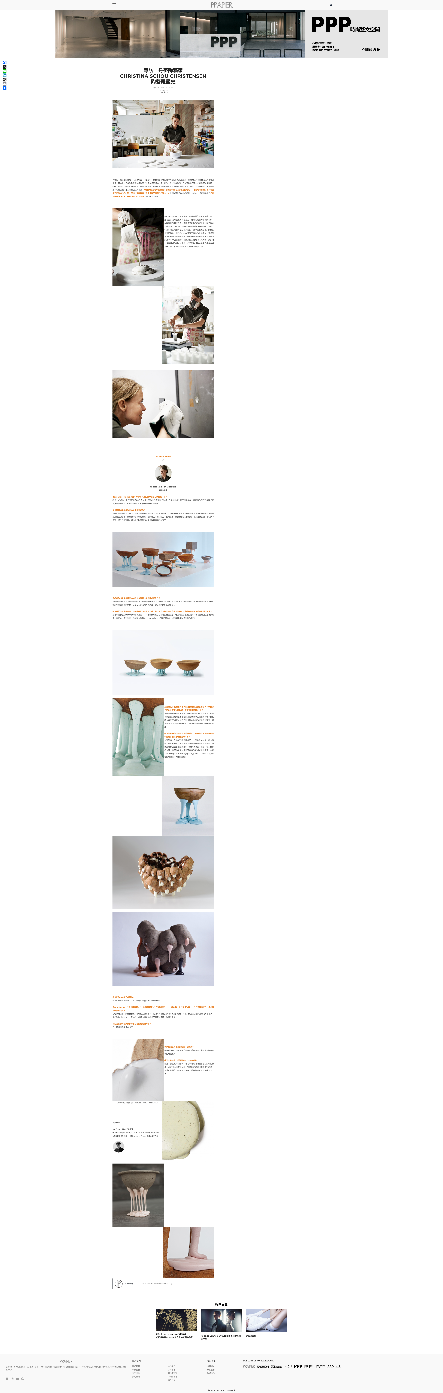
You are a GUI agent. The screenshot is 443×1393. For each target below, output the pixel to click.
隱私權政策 (172, 1373)
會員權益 (211, 1366)
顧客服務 (211, 1370)
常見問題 (136, 1373)
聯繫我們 (136, 1370)
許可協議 (171, 1370)
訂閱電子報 (172, 1377)
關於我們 (136, 1366)
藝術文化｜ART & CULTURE (163, 88)
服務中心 (211, 1373)
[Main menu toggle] (114, 5)
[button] (331, 5)
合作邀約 (171, 1366)
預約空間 (136, 1377)
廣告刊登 (171, 1380)
